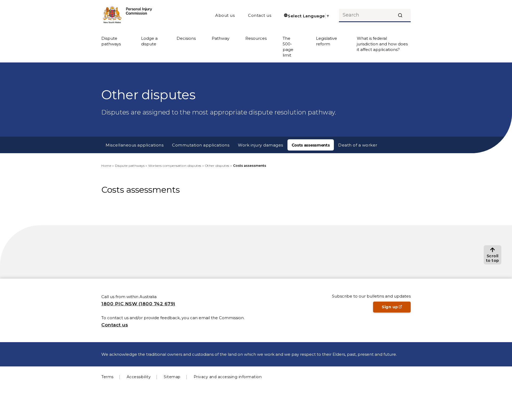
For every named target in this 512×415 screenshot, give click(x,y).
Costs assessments (311, 145)
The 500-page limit (288, 47)
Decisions (186, 38)
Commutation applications (200, 145)
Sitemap (172, 376)
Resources (256, 38)
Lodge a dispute (149, 41)
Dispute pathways (111, 41)
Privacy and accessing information (228, 376)
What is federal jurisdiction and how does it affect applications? (382, 44)
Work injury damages (260, 145)
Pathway (220, 38)
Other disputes (217, 166)
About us (225, 15)
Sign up (396, 308)
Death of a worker (357, 145)
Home (106, 166)
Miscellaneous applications (134, 145)
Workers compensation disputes (174, 166)
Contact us (259, 15)
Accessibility (139, 376)
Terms (107, 376)
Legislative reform (326, 41)
